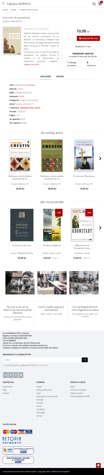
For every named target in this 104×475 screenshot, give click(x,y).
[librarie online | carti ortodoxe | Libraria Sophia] (19, 3)
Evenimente (8, 386)
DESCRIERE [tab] (45, 76)
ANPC (72, 386)
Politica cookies (76, 393)
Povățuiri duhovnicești (29, 100)
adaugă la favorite (71, 64)
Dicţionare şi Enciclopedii (47, 396)
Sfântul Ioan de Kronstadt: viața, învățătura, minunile (82, 248)
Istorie (39, 406)
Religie (21, 96)
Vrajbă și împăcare (52, 245)
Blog (4, 390)
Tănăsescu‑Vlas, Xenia (30, 107)
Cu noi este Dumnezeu (84, 175)
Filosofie (39, 403)
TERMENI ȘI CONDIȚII (39, 365)
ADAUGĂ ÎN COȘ (89, 38)
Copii (38, 393)
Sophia (20, 89)
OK (85, 360)
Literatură (40, 409)
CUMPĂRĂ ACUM (20, 168)
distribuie (91, 65)
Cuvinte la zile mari (21, 245)
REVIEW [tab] (60, 76)
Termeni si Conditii (78, 390)
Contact (6, 393)
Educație (40, 399)
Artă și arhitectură (43, 390)
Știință (39, 415)
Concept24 (65, 471)
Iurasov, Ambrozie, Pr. (13, 21)
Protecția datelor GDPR (80, 396)
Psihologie (40, 412)
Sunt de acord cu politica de (26, 365)
